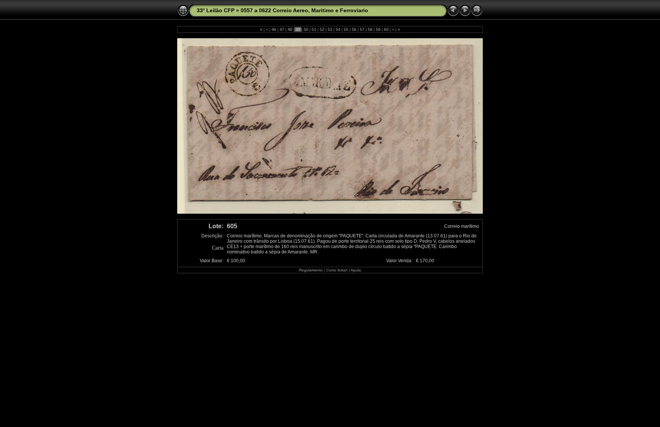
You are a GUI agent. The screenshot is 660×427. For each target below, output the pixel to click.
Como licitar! (337, 270)
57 (362, 29)
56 (354, 29)
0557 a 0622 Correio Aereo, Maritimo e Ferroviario (304, 10)
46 (273, 29)
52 (322, 29)
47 (281, 29)
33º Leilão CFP (216, 10)
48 (289, 29)
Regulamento (311, 270)
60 (386, 29)
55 (346, 29)
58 (370, 29)
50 (305, 29)
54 (338, 29)
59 (378, 29)
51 (314, 29)
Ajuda (356, 270)
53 (330, 29)
